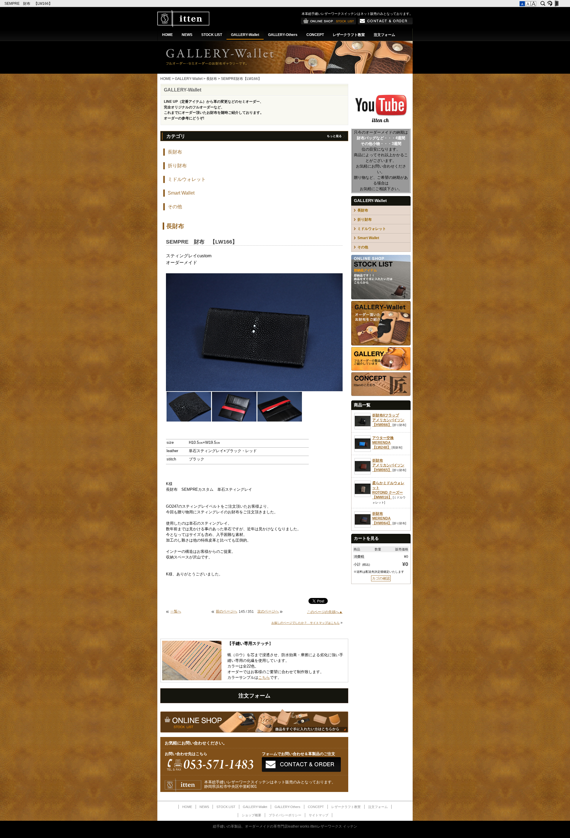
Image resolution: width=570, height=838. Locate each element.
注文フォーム (384, 35)
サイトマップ (318, 815)
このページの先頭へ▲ (325, 612)
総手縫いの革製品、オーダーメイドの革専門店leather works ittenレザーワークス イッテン (285, 826)
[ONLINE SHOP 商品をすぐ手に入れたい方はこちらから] (328, 23)
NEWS (187, 35)
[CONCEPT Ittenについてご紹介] (381, 395)
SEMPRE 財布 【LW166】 (28, 3)
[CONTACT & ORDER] (385, 23)
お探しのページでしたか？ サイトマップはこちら (305, 622)
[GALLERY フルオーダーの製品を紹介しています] (381, 369)
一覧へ (175, 611)
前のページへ (226, 611)
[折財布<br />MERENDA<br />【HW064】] (362, 526)
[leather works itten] (183, 26)
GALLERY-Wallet (245, 35)
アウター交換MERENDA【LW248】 (383, 442)
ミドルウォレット (187, 179)
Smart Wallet (181, 192)
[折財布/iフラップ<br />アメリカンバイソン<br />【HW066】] (362, 428)
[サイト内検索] (542, 3)
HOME (167, 35)
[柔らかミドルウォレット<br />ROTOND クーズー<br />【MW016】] (362, 496)
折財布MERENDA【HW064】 (382, 518)
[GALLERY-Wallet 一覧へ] (335, 137)
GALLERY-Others (282, 35)
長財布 (211, 79)
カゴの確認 (381, 578)
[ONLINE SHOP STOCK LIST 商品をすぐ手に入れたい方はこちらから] (381, 298)
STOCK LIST (211, 35)
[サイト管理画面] (556, 3)
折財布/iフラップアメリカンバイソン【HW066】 (388, 420)
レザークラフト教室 (349, 35)
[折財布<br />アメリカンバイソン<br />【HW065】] (362, 473)
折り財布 (177, 165)
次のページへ (268, 611)
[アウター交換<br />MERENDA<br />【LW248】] (362, 451)
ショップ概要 (251, 815)
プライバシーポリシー (285, 815)
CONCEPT (315, 35)
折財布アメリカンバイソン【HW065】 (388, 465)
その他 (175, 206)
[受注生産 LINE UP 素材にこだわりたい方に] (381, 344)
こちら (264, 678)
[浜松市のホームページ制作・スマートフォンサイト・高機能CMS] (549, 3)
